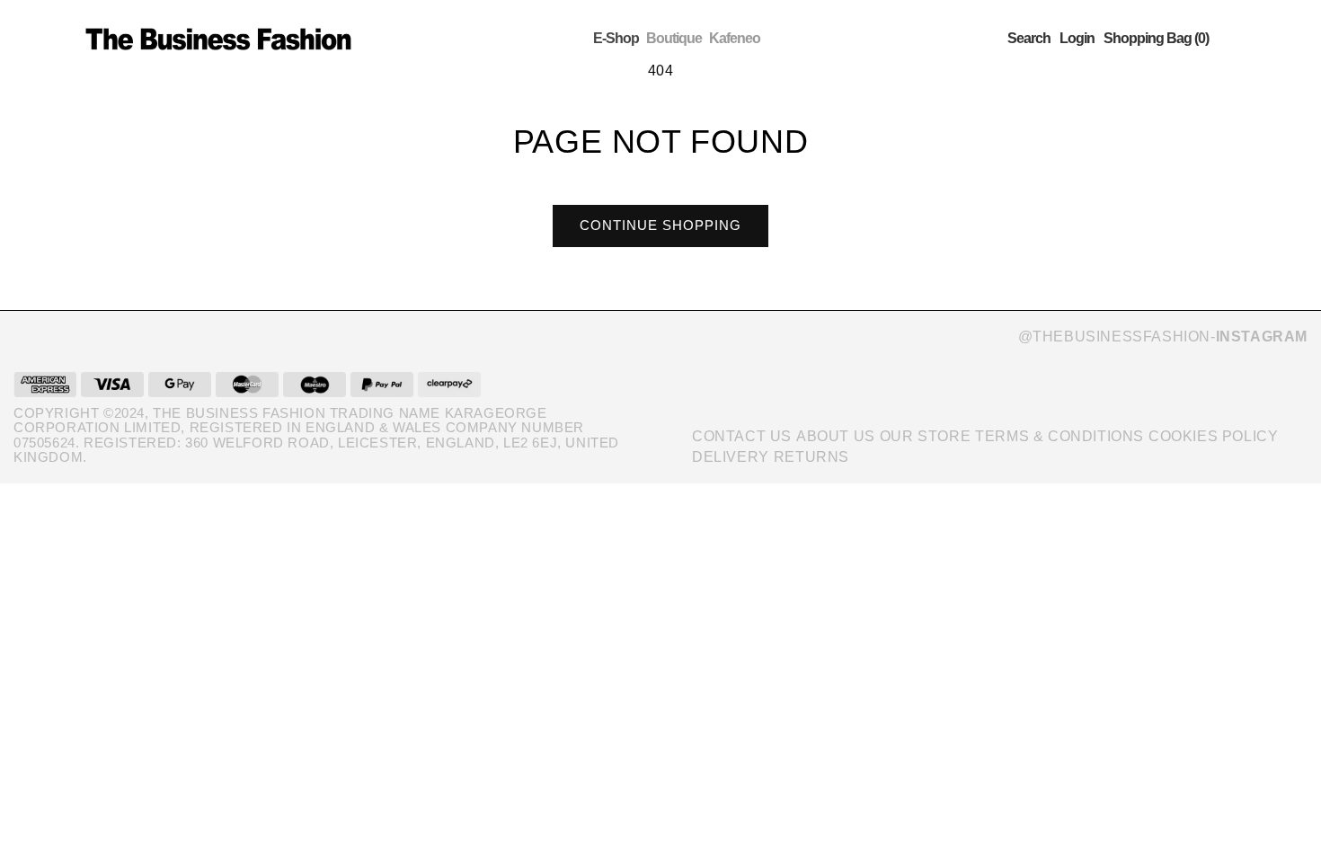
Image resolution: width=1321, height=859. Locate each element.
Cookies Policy (1213, 436)
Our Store (925, 436)
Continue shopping (660, 225)
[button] (1029, 39)
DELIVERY (730, 457)
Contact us (742, 436)
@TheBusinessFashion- (1163, 336)
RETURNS (811, 457)
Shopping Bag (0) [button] (1156, 39)
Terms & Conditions (1059, 436)
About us (835, 436)
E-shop (616, 38)
